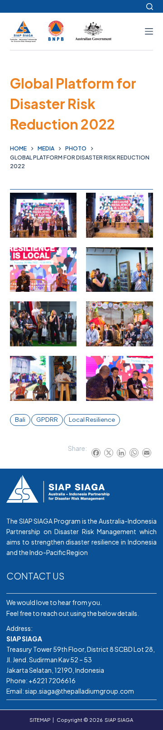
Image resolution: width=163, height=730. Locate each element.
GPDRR (47, 419)
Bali (20, 419)
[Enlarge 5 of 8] (64, 313)
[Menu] (149, 31)
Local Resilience (92, 419)
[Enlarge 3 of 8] (64, 259)
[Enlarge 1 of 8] (64, 204)
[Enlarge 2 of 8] (141, 204)
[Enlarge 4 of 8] (141, 259)
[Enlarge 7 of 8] (64, 367)
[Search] (149, 6)
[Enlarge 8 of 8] (141, 367)
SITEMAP (40, 720)
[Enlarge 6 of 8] (141, 313)
